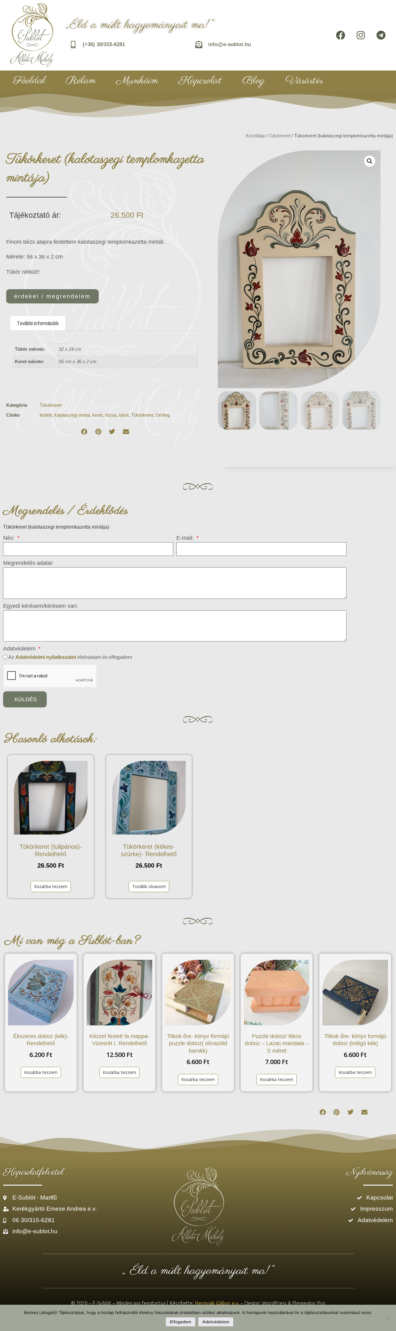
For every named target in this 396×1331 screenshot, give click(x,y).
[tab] (38, 323)
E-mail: (185, 538)
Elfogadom (180, 1321)
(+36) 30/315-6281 (104, 44)
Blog (253, 81)
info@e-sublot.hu (229, 44)
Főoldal (29, 81)
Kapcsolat (200, 81)
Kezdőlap (255, 135)
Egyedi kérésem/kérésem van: (40, 606)
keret (97, 415)
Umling (163, 415)
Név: (9, 538)
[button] (84, 432)
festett (46, 415)
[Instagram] (360, 35)
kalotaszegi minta (72, 415)
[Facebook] (340, 35)
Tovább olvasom (149, 886)
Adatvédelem (20, 649)
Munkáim (137, 81)
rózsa (110, 415)
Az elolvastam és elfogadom (70, 657)
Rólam (81, 81)
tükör (124, 415)
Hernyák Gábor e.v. (217, 1303)
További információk (38, 323)
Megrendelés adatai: (28, 563)
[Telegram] (381, 35)
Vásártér (304, 81)
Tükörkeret (280, 135)
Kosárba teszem (50, 886)
